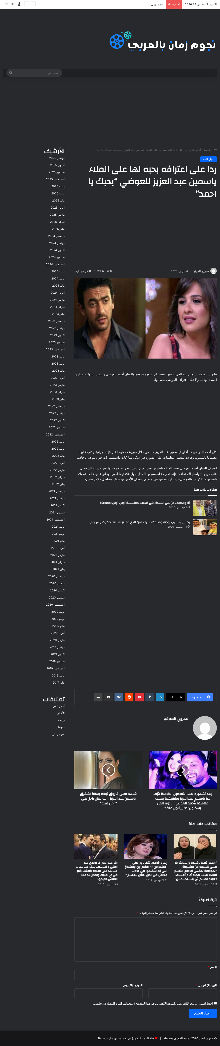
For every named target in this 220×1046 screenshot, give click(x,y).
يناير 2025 (58, 229)
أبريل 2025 (58, 207)
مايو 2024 (58, 285)
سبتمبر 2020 (57, 597)
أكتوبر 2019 (57, 654)
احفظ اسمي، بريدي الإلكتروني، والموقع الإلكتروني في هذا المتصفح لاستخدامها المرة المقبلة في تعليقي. (153, 1003)
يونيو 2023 (58, 363)
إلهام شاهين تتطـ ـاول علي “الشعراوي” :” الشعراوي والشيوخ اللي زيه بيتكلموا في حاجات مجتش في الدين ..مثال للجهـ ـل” (146, 869)
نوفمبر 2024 (57, 243)
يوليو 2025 (58, 186)
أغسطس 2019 (55, 668)
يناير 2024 (58, 314)
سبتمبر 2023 (57, 342)
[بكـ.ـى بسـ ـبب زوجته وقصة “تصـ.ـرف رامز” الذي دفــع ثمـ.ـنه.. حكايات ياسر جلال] (205, 527)
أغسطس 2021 (55, 519)
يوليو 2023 (58, 356)
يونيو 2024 (58, 278)
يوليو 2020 (58, 611)
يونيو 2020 (58, 618)
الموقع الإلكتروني (133, 985)
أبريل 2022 (58, 462)
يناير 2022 (58, 484)
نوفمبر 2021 (57, 498)
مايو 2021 (59, 540)
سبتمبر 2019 (57, 661)
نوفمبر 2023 (57, 328)
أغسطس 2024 (55, 264)
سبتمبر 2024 (57, 257)
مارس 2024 (57, 299)
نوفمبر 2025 (57, 158)
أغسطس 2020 (55, 604)
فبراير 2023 (57, 392)
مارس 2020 (57, 640)
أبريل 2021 (58, 548)
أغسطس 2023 (55, 349)
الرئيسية (208, 149)
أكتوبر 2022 (57, 420)
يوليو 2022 (58, 441)
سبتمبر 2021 (57, 512)
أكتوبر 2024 (57, 250)
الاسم (212, 967)
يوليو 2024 (58, 271)
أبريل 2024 (58, 292)
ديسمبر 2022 (56, 406)
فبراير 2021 (57, 562)
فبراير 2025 (57, 221)
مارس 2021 (57, 555)
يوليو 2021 (58, 526)
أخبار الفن (195, 149)
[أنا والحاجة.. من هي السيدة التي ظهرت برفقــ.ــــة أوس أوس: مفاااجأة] (205, 508)
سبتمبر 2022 (57, 427)
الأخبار (61, 713)
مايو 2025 (58, 200)
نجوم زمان (58, 734)
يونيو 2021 (58, 533)
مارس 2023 (57, 384)
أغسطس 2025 (55, 179)
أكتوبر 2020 (57, 590)
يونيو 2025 (58, 193)
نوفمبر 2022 (57, 413)
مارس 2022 (57, 470)
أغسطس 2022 (55, 434)
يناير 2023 (58, 399)
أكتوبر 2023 (57, 335)
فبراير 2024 (57, 306)
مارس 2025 (57, 214)
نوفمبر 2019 (57, 647)
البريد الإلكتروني (206, 985)
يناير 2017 (59, 682)
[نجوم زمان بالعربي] (163, 38)
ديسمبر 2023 (56, 321)
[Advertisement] (110, 111)
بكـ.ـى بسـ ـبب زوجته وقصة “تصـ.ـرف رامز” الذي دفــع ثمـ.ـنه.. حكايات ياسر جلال (140, 522)
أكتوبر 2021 (57, 505)
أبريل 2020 (58, 633)
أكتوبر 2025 (57, 165)
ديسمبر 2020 (56, 576)
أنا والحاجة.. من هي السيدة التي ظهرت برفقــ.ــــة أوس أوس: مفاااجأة (145, 503)
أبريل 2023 (58, 377)
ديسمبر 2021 (57, 491)
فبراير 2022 (57, 477)
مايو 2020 (58, 626)
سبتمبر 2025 (57, 172)
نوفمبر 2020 (57, 583)
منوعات (60, 727)
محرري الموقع (201, 271)
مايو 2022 (58, 455)
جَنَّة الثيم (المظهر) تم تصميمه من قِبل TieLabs (126, 1038)
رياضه (61, 720)
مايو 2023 (58, 370)
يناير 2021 (58, 569)
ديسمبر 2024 (56, 236)
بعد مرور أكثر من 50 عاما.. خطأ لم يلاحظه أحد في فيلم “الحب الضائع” (122, 4)
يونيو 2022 (58, 448)
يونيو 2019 (58, 675)
